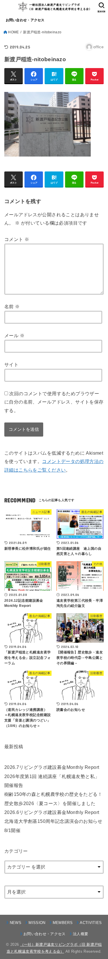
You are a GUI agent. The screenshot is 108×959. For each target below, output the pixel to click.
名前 (12, 306)
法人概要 (80, 934)
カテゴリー (16, 851)
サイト (11, 364)
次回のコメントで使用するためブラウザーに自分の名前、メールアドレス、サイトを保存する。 (54, 402)
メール (14, 335)
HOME (13, 32)
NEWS (15, 923)
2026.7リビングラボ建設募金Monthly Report (51, 767)
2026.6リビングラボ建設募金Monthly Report (51, 812)
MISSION (37, 923)
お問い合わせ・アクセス (25, 20)
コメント (16, 239)
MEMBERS (63, 923)
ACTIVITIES (91, 923)
